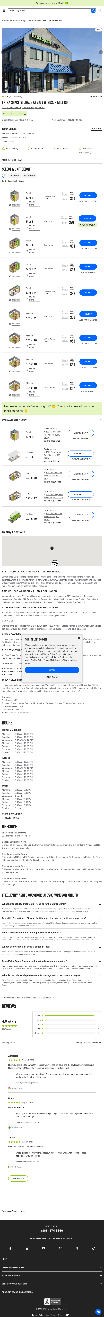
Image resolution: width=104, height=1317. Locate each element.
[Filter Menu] (4, 175)
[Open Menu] (4, 11)
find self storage (18, 21)
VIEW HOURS (96, 128)
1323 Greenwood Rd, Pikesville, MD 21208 (53, 435)
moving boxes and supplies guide (77, 968)
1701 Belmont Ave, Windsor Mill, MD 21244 (53, 476)
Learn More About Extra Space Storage (50, 1238)
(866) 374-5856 (12, 818)
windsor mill (34, 21)
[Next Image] (101, 52)
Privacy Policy (38, 1315)
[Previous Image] (3, 52)
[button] (52, 420)
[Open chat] (98, 1312)
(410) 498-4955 (26, 120)
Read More (18, 1178)
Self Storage (14, 175)
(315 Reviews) (15, 96)
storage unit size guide (26, 954)
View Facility (81, 433)
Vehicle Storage (29, 175)
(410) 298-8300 (75, 120)
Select (88, 195)
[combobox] (53, 11)
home (5, 21)
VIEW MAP (97, 97)
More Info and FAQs (12, 160)
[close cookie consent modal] (79, 638)
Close (52, 670)
